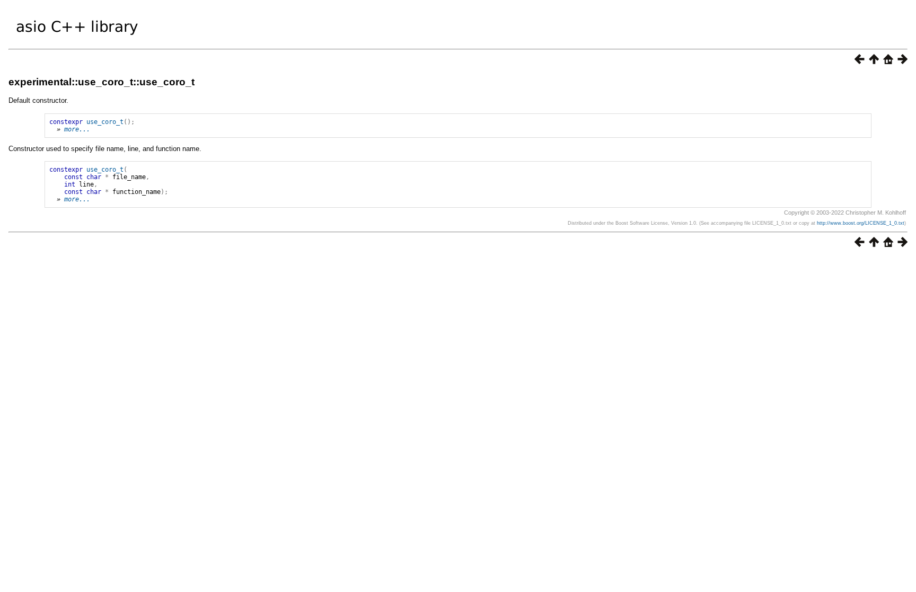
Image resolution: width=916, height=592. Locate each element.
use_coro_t (105, 122)
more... (77, 129)
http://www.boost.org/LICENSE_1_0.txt (860, 223)
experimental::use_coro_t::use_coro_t (101, 81)
